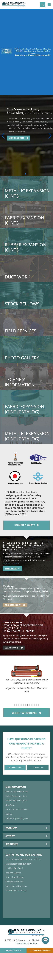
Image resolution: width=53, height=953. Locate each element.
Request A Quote (24, 525)
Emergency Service (19, 135)
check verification (43, 51)
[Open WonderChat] (45, 940)
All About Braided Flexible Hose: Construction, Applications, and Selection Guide (24, 545)
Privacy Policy (21, 943)
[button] (49, 4)
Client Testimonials (24, 712)
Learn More (12, 647)
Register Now (13, 605)
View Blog (11, 568)
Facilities (34, 943)
